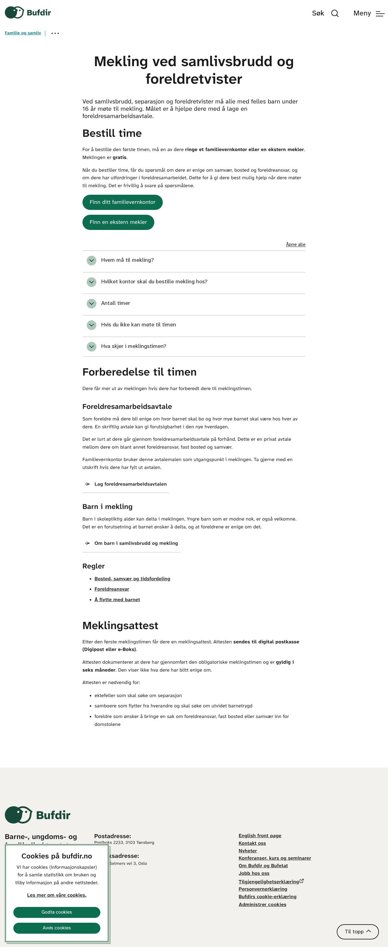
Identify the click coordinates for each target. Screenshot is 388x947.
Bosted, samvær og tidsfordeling (132, 579)
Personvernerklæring (263, 889)
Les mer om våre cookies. (56, 895)
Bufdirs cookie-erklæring (268, 897)
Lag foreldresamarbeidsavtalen (131, 484)
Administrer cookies (262, 904)
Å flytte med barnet (117, 600)
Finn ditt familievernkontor (123, 202)
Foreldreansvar (112, 589)
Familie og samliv (23, 33)
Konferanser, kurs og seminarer (275, 858)
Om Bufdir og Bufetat (263, 866)
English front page (260, 836)
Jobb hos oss (254, 873)
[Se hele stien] (55, 33)
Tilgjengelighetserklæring (269, 882)
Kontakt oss (252, 843)
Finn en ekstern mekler (118, 222)
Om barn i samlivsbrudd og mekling (136, 543)
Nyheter (248, 851)
